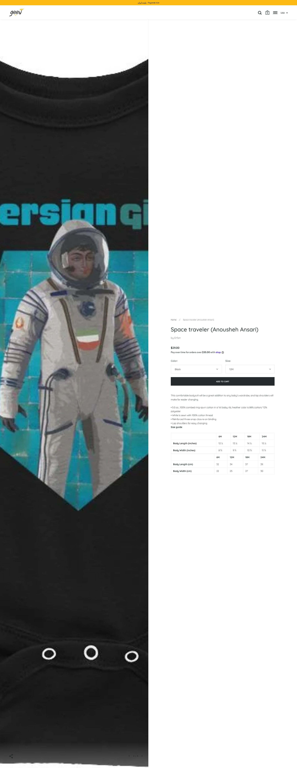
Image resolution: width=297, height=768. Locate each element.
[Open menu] (275, 12)
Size (227, 360)
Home (173, 319)
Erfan (177, 337)
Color (174, 360)
